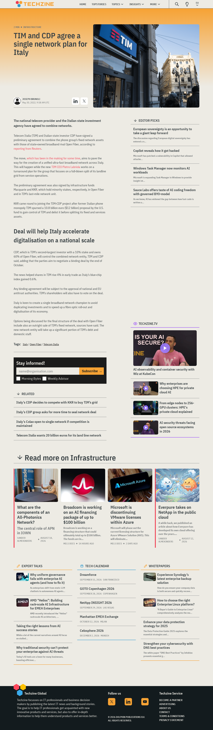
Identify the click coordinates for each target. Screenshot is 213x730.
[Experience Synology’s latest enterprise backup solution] (149, 583)
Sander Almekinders (24, 539)
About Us (165, 708)
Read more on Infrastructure (70, 457)
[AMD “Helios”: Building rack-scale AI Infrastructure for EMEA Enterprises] (22, 608)
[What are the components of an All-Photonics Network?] (36, 485)
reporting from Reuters (27, 148)
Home (83, 4)
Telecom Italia (51, 344)
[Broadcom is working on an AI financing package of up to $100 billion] (83, 485)
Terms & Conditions (172, 716)
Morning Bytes (31, 378)
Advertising (167, 704)
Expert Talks (32, 566)
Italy (25, 344)
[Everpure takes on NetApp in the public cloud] (177, 485)
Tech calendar (97, 566)
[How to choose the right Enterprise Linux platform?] (149, 606)
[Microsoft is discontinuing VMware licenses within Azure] (130, 485)
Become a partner (171, 700)
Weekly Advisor (58, 378)
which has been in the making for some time (53, 158)
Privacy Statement (171, 720)
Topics (116, 4)
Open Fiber (35, 344)
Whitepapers (159, 566)
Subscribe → (92, 371)
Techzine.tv (148, 323)
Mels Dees (69, 543)
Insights (135, 4)
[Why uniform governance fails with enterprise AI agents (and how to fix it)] (22, 583)
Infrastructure (32, 27)
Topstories (99, 4)
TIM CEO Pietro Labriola (65, 167)
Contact (164, 712)
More (153, 4)
